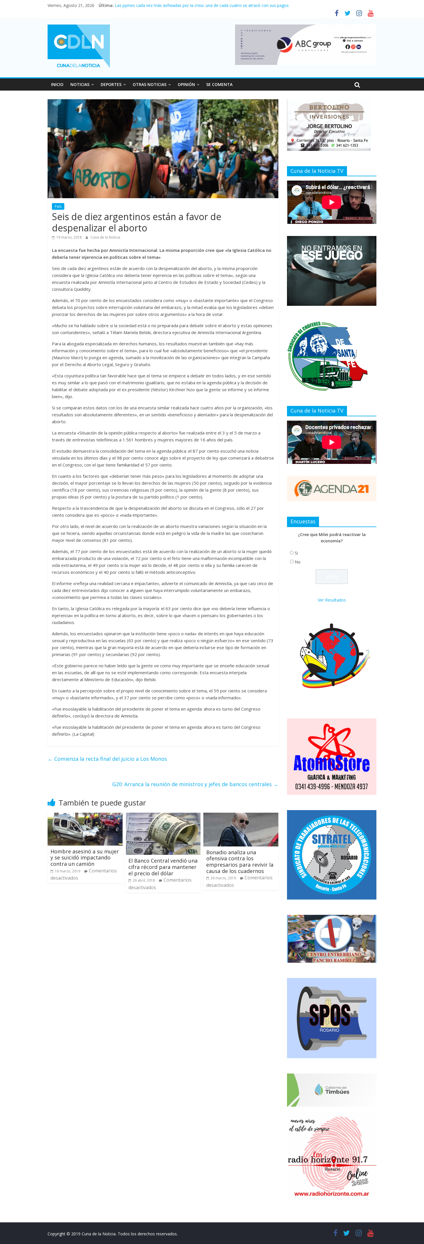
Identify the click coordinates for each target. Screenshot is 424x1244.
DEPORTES (111, 84)
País (58, 206)
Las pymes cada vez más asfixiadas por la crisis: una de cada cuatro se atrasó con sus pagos (202, 5)
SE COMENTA (219, 84)
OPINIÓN (186, 84)
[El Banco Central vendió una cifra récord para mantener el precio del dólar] (162, 816)
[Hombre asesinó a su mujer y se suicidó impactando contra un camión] (85, 816)
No (298, 562)
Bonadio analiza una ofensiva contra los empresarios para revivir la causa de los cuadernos (239, 861)
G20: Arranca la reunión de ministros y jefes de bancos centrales (195, 784)
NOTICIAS (79, 84)
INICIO (57, 84)
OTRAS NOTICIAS (149, 84)
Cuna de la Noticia (105, 237)
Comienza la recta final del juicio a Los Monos (107, 758)
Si (296, 553)
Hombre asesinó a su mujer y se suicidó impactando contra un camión (84, 857)
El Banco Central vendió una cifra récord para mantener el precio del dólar (163, 866)
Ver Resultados (332, 600)
